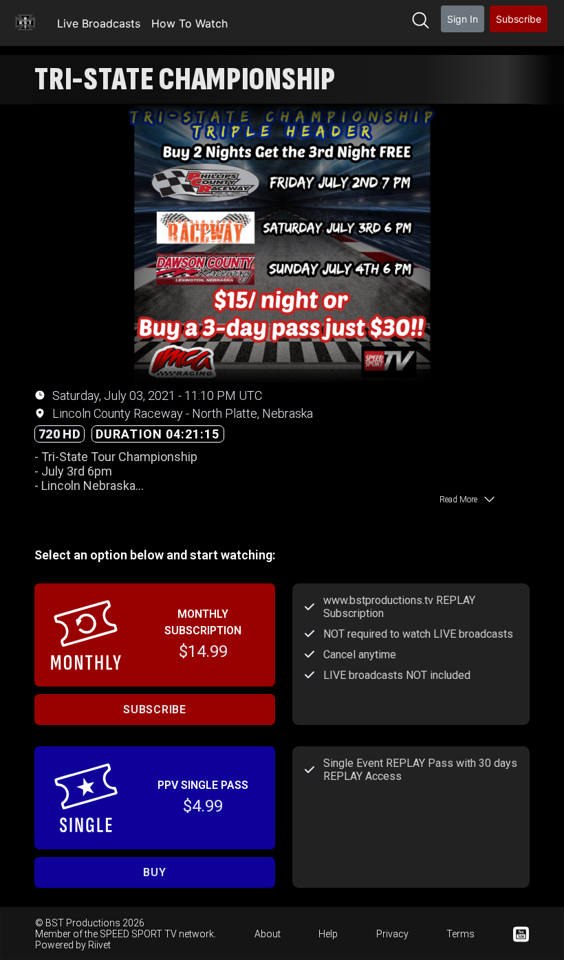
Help (328, 933)
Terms (460, 933)
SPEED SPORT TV (138, 933)
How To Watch (189, 23)
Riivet (99, 944)
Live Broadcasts (98, 23)
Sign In (462, 19)
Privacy (392, 933)
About (267, 933)
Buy (154, 872)
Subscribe (518, 19)
